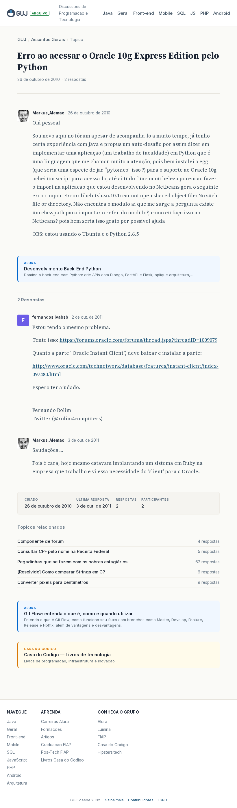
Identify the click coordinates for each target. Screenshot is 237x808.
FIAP (102, 737)
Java (108, 13)
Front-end (16, 737)
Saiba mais (114, 800)
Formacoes (51, 729)
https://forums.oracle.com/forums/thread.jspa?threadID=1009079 (138, 339)
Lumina (104, 729)
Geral (123, 13)
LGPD (162, 800)
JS (193, 13)
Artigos (47, 737)
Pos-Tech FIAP (55, 752)
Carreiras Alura (55, 721)
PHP (204, 13)
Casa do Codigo (113, 744)
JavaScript (17, 760)
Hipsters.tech (110, 752)
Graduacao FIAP (56, 744)
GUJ (21, 39)
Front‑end (143, 13)
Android (221, 13)
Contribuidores (140, 800)
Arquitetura (17, 783)
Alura (102, 721)
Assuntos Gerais (48, 39)
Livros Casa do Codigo (62, 760)
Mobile (166, 13)
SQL (181, 13)
